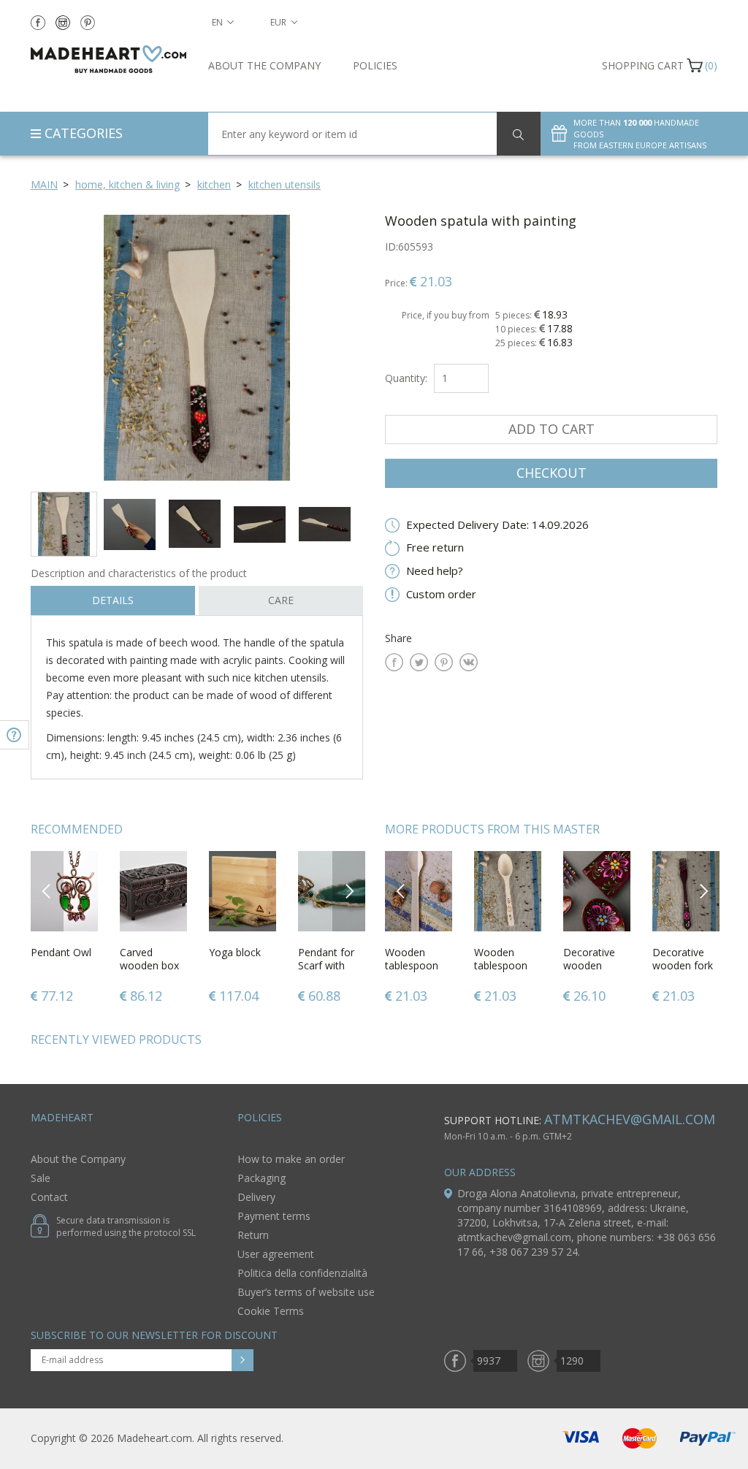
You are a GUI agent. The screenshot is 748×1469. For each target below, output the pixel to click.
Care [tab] (281, 600)
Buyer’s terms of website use (306, 1292)
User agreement (275, 1254)
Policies (375, 65)
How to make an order (291, 1159)
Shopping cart (643, 65)
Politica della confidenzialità (302, 1273)
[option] (197, 347)
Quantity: (406, 378)
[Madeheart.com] (108, 59)
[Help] (14, 734)
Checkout (551, 472)
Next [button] (349, 891)
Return (253, 1235)
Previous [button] (47, 891)
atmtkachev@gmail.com (629, 1119)
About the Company (264, 65)
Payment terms (273, 1216)
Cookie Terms (270, 1311)
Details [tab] (113, 600)
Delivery (256, 1197)
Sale (40, 1178)
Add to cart (551, 429)
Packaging (261, 1178)
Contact (49, 1197)
